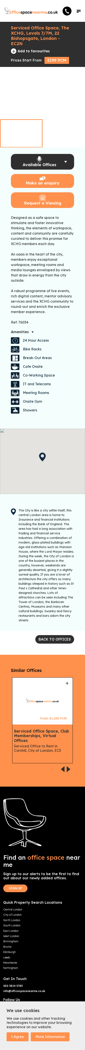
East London (11, 930)
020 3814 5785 (13, 985)
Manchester (10, 962)
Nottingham (10, 968)
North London (11, 920)
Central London (12, 909)
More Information (50, 1037)
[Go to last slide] (68, 110)
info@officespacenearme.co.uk (24, 991)
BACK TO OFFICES (55, 639)
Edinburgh (9, 952)
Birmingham (10, 941)
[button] (79, 11)
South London (11, 925)
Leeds (6, 957)
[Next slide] (76, 110)
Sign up (15, 888)
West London (11, 936)
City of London (12, 914)
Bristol (7, 946)
